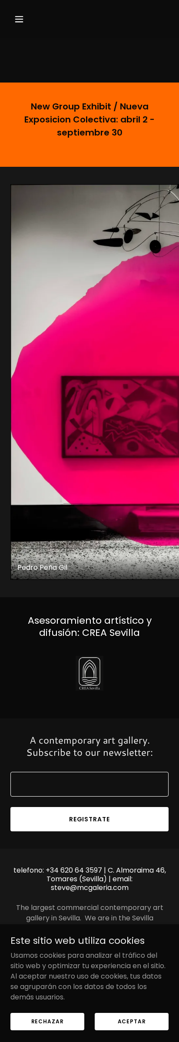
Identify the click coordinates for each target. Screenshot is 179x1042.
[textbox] (89, 784)
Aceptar (132, 1021)
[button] (22, 19)
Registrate (89, 819)
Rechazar (47, 1021)
